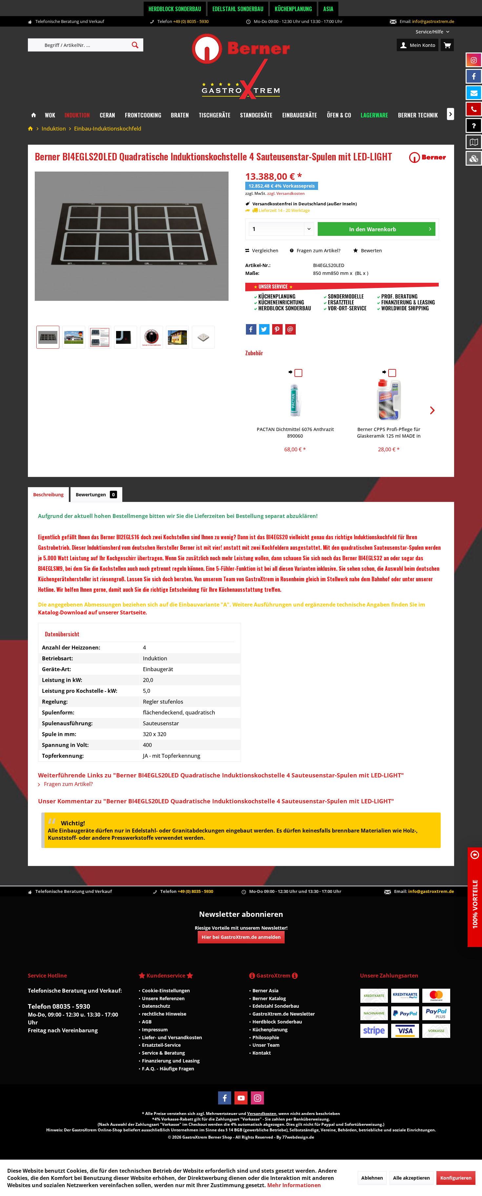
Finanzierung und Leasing (171, 1061)
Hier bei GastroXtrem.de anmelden (241, 937)
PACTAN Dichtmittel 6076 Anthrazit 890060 (295, 432)
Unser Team (266, 1045)
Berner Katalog (269, 998)
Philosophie (265, 1037)
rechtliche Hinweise (164, 1014)
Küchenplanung (293, 9)
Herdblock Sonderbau (175, 9)
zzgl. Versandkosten (286, 193)
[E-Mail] (290, 329)
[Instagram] (257, 1097)
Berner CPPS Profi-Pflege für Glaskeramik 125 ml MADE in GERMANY (389, 432)
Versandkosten (261, 1113)
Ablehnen (372, 1178)
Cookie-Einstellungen (166, 990)
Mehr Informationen (294, 1185)
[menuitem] (432, 32)
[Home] (33, 115)
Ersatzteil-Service (161, 1045)
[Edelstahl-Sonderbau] (474, 158)
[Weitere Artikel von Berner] (427, 157)
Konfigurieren (456, 1178)
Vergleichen (264, 250)
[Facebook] (251, 329)
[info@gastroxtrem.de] (474, 92)
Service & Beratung (163, 1053)
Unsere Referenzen (163, 998)
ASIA (328, 9)
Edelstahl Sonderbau (237, 9)
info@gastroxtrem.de (433, 21)
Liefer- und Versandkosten (172, 1037)
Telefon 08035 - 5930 (59, 1006)
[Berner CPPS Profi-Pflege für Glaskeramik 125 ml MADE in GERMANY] (389, 400)
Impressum (155, 1029)
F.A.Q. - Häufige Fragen (168, 1068)
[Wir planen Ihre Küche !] (474, 141)
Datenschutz (156, 1006)
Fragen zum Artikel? (317, 250)
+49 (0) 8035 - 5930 (191, 21)
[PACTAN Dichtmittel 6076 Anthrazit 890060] (295, 400)
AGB (146, 1022)
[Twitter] (264, 329)
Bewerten (371, 250)
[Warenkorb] (447, 45)
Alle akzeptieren (411, 1178)
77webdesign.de (298, 1137)
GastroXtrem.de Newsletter (283, 1014)
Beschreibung (48, 494)
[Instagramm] (474, 59)
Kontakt (261, 1053)
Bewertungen (95, 494)
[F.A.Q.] (474, 125)
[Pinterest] (277, 329)
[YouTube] (241, 1097)
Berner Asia (265, 990)
